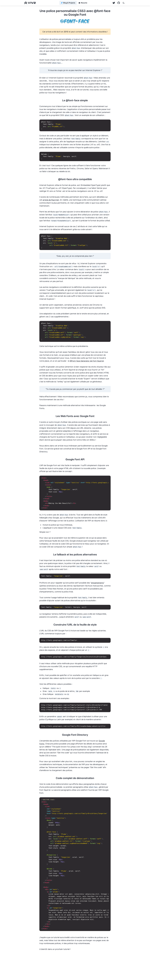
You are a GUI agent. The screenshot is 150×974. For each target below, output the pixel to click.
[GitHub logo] (114, 3)
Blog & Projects (69, 3)
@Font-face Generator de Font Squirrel (87, 361)
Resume (84, 3)
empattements (97, 583)
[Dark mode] (124, 3)
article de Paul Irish (51, 200)
